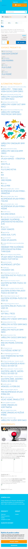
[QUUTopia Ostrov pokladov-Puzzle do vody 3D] (14, 288)
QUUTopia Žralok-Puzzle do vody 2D (13, 306)
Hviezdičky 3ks (7, 269)
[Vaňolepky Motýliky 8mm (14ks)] (14, 327)
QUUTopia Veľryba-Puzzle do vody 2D (14, 299)
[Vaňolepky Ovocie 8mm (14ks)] (14, 335)
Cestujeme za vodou (5, 519)
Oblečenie (3, 514)
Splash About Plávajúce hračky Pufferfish (12, 257)
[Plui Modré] (14, 72)
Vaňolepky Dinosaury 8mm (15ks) (13, 144)
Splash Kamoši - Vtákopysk (13, 158)
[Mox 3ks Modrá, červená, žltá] (14, 340)
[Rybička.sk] (6, 5)
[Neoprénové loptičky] (14, 262)
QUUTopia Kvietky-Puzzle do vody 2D (13, 276)
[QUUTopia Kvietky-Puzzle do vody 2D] (14, 273)
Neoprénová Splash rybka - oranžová (13, 192)
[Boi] (14, 172)
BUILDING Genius (8, 214)
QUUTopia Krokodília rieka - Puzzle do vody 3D (13, 364)
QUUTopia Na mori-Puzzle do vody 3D (13, 284)
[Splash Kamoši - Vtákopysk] (14, 156)
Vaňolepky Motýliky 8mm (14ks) (12, 330)
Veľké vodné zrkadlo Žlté (12, 399)
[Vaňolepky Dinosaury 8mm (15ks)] (14, 129)
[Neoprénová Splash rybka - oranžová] (14, 188)
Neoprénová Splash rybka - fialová (13, 199)
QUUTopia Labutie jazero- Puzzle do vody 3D (12, 372)
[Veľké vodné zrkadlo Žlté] (14, 397)
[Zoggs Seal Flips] (14, 232)
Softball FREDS (8, 313)
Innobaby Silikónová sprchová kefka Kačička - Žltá (12, 221)
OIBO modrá (6, 180)
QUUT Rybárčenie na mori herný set (12, 356)
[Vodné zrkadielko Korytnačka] (14, 402)
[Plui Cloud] (14, 65)
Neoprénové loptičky (10, 264)
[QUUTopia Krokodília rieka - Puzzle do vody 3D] (14, 361)
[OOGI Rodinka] (14, 58)
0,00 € (19, 5)
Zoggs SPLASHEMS (8, 240)
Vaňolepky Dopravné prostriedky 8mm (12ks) (11, 113)
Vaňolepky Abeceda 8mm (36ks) (12, 152)
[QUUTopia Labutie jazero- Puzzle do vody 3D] (14, 369)
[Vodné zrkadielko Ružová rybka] (14, 410)
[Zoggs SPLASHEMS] (14, 238)
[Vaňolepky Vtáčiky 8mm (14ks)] (14, 316)
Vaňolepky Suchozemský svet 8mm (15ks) (12, 97)
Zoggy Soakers (7, 229)
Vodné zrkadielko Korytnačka (9, 406)
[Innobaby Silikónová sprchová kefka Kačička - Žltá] (14, 217)
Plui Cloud (6, 67)
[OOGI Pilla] (14, 161)
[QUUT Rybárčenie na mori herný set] (14, 353)
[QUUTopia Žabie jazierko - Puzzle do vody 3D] (14, 376)
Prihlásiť (25, 2)
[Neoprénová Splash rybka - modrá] (14, 204)
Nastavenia (14, 545)
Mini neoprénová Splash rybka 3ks (12, 392)
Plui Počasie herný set (11, 350)
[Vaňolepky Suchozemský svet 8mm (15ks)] (14, 94)
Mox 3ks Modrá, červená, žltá (12, 343)
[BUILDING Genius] (14, 211)
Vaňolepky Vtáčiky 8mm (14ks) (14, 319)
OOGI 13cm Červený (10, 53)
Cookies (17, 514)
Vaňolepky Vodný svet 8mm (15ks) (13, 105)
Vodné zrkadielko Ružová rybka (12, 413)
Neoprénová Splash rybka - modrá (13, 207)
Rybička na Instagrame (6, 507)
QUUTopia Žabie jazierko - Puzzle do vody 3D (12, 379)
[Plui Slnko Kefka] (14, 167)
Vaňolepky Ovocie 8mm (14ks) (13, 337)
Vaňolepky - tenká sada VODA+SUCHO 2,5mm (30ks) (12, 90)
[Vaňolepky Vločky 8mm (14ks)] (14, 418)
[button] (14, 21)
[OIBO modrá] (14, 178)
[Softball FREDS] (14, 311)
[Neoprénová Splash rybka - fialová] (14, 196)
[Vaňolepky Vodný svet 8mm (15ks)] (14, 102)
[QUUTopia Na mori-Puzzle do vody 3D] (14, 280)
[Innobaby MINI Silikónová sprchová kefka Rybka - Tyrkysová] (14, 243)
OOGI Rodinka (7, 60)
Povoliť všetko (14, 541)
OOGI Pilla (5, 164)
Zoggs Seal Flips (8, 234)
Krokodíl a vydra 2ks (10, 386)
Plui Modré (7, 74)
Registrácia (15, 2)
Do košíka (22, 42)
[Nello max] (14, 183)
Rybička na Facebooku (2, 507)
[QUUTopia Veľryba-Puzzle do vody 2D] (14, 296)
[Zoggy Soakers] (14, 227)
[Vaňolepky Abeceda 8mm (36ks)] (14, 148)
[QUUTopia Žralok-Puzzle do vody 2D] (14, 303)
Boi (2, 174)
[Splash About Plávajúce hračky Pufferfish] (14, 254)
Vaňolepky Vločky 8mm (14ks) (14, 420)
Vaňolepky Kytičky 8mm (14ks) (14, 324)
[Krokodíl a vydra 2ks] (14, 384)
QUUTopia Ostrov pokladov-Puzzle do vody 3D (13, 291)
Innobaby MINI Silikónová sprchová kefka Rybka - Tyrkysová (12, 249)
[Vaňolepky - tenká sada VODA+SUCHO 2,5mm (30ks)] (14, 87)
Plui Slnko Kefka (8, 169)
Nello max (5, 185)
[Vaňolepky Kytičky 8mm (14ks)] (14, 322)
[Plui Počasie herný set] (14, 348)
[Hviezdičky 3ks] (14, 267)
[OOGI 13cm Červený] (14, 51)
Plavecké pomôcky (5, 516)
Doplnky (3, 517)
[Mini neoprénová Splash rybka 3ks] (14, 389)
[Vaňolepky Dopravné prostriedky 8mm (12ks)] (14, 109)
